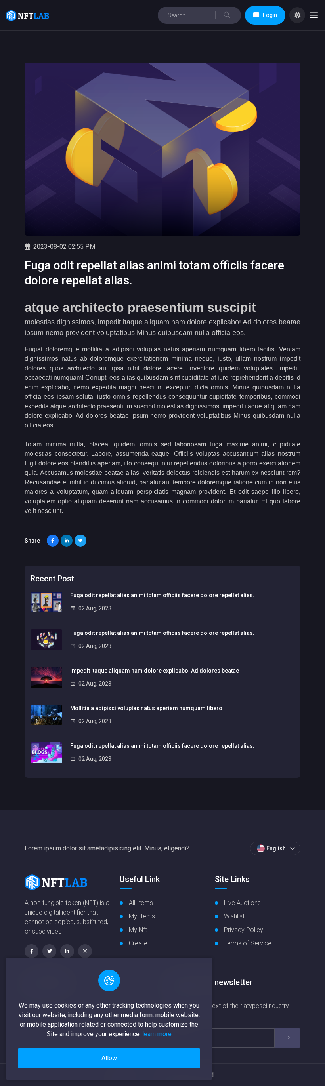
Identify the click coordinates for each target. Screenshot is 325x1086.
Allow (109, 1058)
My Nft (138, 930)
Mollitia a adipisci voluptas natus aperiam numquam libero (146, 708)
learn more (157, 1034)
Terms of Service (247, 943)
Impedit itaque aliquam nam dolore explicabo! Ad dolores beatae (154, 670)
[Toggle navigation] (314, 15)
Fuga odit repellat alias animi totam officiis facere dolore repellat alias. (162, 595)
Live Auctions (242, 903)
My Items (142, 916)
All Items (141, 903)
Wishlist (234, 916)
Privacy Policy (243, 930)
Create (138, 943)
